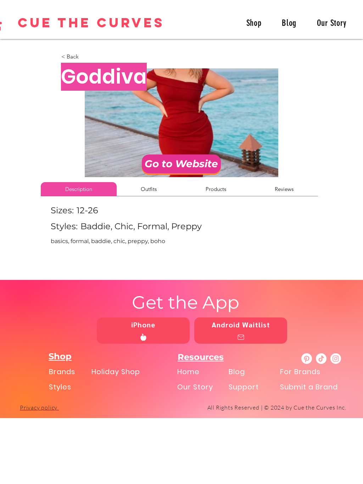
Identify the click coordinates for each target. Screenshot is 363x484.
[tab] (79, 189)
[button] (84, 57)
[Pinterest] (306, 358)
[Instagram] (335, 358)
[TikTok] (321, 358)
